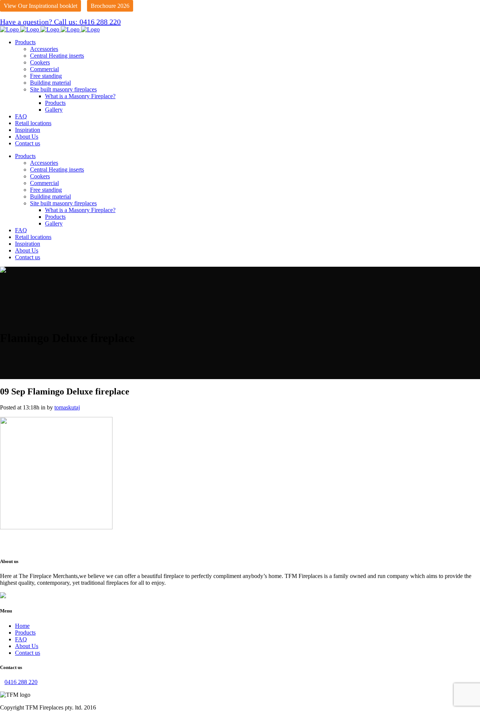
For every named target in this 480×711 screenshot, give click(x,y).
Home (22, 626)
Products (25, 632)
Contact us (27, 653)
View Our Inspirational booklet (40, 6)
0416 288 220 (21, 682)
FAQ (21, 639)
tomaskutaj (67, 407)
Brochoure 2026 (110, 6)
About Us (26, 646)
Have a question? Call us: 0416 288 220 (60, 22)
